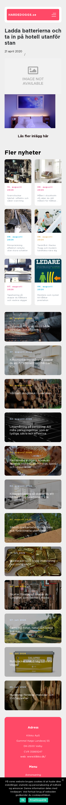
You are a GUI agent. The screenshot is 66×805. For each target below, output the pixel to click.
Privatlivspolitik (38, 800)
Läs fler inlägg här (33, 136)
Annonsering (33, 774)
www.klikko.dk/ (36, 756)
